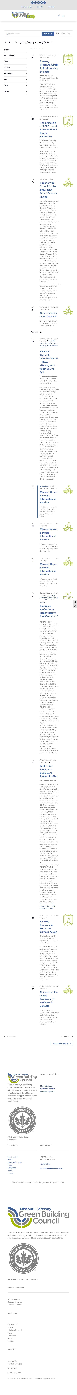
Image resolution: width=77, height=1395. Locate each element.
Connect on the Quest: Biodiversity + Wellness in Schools (49, 999)
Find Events (48, 34)
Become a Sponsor (47, 1091)
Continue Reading (47, 906)
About (10, 1171)
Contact (51, 7)
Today (15, 42)
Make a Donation (46, 1086)
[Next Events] (9, 42)
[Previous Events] (5, 42)
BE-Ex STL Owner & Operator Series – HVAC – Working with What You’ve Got (49, 362)
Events (10, 1160)
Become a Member (47, 1089)
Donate (40, 7)
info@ (51, 1168)
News (10, 1165)
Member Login (26, 7)
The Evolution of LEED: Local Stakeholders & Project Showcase (49, 129)
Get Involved (12, 1157)
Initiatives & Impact (15, 1162)
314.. (45, 1164)
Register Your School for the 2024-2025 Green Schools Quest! (48, 189)
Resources (12, 1168)
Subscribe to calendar (61, 1043)
